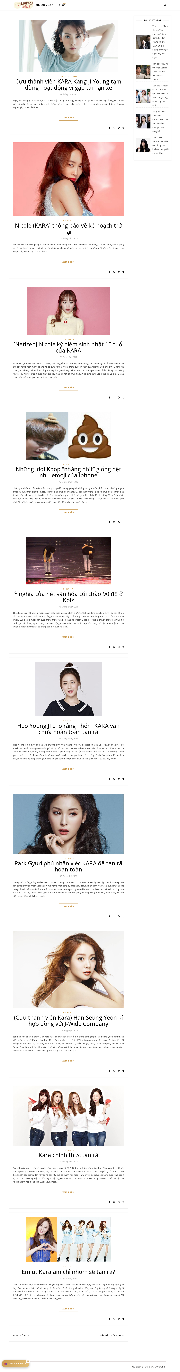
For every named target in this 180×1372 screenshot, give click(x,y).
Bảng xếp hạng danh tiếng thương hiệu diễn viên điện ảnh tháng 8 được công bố (160, 121)
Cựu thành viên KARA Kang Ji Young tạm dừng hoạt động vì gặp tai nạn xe (68, 84)
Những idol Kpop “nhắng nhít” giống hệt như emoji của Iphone (68, 472)
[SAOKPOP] (24, 5)
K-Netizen (68, 339)
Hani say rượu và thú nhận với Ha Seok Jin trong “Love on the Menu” (160, 71)
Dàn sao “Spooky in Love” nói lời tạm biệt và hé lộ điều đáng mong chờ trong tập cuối (160, 95)
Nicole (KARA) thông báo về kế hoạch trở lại (68, 228)
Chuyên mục (43, 5)
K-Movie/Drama (68, 76)
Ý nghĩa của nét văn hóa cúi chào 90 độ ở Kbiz (68, 597)
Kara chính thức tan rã (68, 1155)
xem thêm (68, 117)
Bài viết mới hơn (111, 1335)
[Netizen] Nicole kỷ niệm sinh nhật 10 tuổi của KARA (68, 347)
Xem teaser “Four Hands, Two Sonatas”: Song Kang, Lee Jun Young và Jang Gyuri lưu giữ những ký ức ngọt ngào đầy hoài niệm (160, 42)
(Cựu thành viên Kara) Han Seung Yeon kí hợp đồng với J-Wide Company (68, 1020)
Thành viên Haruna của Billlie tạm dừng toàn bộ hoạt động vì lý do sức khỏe (160, 145)
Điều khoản (136, 1367)
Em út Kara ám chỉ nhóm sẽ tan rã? (68, 1272)
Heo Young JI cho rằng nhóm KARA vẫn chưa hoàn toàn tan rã (68, 729)
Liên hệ (145, 1367)
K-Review (68, 464)
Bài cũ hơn (22, 1335)
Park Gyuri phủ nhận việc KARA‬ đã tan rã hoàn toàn (68, 866)
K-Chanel (68, 220)
